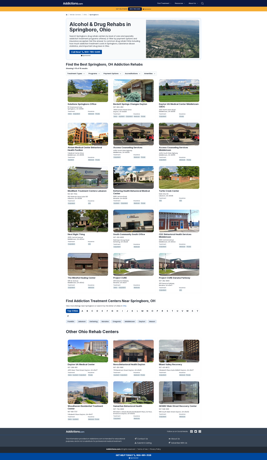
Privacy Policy (155, 449)
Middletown (130, 321)
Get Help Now (121, 9)
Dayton (142, 321)
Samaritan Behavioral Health (127, 406)
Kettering (94, 321)
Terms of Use (142, 449)
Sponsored (147, 9)
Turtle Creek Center (169, 191)
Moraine (105, 321)
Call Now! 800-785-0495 (85, 51)
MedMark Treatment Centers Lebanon (87, 191)
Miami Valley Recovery (170, 364)
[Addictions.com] (67, 15)
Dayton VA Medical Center (81, 364)
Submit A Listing (144, 443)
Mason (152, 321)
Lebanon (82, 321)
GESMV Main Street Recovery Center (178, 406)
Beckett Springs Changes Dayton (130, 104)
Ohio (85, 15)
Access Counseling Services (127, 147)
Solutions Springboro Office (82, 104)
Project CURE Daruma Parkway (174, 278)
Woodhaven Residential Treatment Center (85, 407)
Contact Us (142, 439)
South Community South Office (129, 234)
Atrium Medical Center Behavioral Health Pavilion (85, 148)
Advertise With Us (179, 443)
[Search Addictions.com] (202, 3)
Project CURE (120, 278)
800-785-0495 (135, 9)
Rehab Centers (75, 15)
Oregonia (117, 321)
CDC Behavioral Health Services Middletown (175, 235)
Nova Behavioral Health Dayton (129, 364)
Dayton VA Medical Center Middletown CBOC (179, 105)
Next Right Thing (76, 234)
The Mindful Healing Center (82, 278)
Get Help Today (133, 455)
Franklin (71, 321)
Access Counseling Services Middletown (173, 148)
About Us (175, 439)
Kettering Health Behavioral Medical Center (131, 192)
